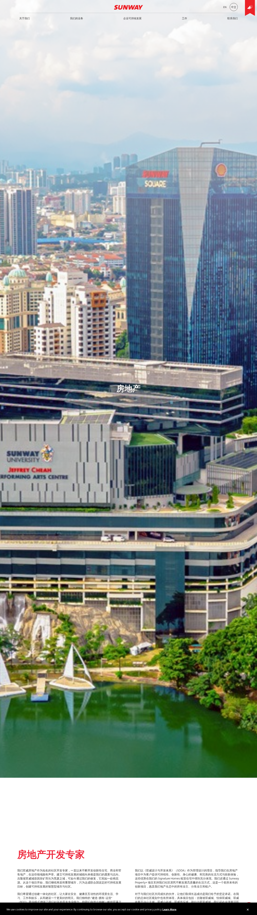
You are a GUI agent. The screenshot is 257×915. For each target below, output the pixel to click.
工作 (184, 18)
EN (224, 7)
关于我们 (24, 18)
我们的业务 (76, 18)
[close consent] (248, 909)
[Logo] (128, 7)
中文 (233, 7)
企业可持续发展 (132, 18)
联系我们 (232, 18)
